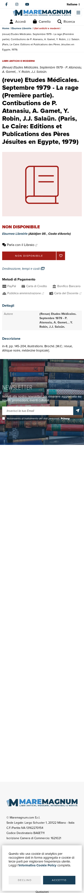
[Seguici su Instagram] (16, 4)
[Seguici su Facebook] (6, 4)
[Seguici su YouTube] (27, 4)
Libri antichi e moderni (47, 28)
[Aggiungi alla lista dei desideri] (60, 256)
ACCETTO (59, 880)
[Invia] (77, 410)
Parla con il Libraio (20, 244)
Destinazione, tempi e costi (21, 269)
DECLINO (25, 880)
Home (5, 28)
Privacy (65, 418)
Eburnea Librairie (21, 28)
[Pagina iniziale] (42, 13)
